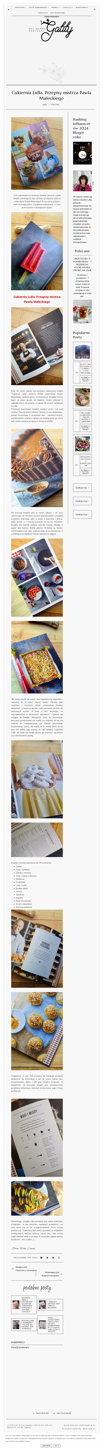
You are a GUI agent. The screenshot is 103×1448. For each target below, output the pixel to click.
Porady (55, 7)
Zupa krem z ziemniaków (26, 1270)
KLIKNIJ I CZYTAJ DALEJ (85, 379)
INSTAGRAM (64, 1413)
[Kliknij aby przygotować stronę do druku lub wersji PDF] (23, 1250)
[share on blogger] (54, 1258)
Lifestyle (67, 7)
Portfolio (43, 13)
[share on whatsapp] (59, 1258)
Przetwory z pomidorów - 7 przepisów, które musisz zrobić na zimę (82, 264)
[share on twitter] (47, 1258)
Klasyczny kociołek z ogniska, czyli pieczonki (86, 368)
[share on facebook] (41, 1258)
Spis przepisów (57, 13)
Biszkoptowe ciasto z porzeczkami (85, 461)
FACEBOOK (42, 1413)
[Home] (8, 9)
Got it (57, 1445)
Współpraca (82, 7)
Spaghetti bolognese (50, 1276)
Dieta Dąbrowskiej (38, 7)
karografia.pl (88, 1425)
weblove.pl (89, 1429)
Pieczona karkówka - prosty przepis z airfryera (86, 417)
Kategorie (20, 7)
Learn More (46, 1445)
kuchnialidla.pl (42, 397)
